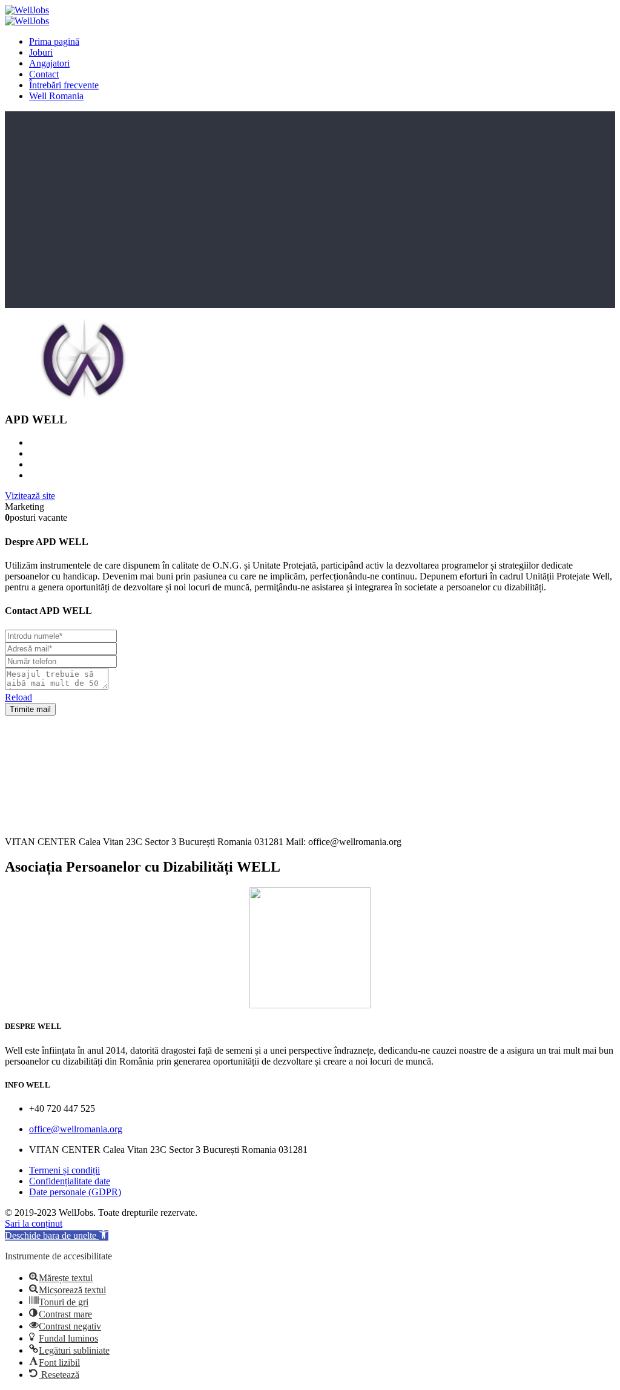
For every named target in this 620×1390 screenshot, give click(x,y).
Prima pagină (54, 41)
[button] (56, 1235)
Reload (18, 697)
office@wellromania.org (75, 1129)
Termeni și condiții (64, 1170)
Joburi (41, 52)
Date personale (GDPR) (75, 1192)
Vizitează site (30, 496)
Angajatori (49, 63)
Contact (44, 74)
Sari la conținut (33, 1223)
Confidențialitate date (69, 1181)
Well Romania (56, 96)
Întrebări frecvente (64, 85)
